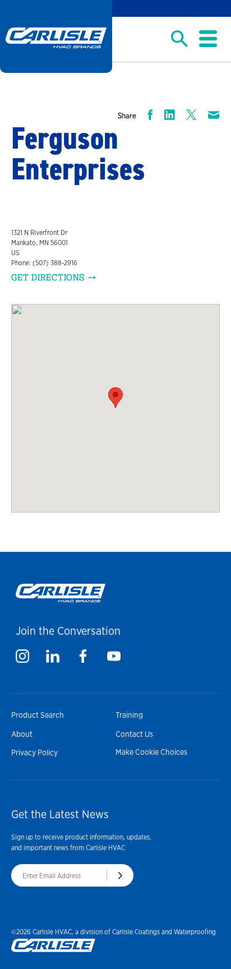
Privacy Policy (34, 752)
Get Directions (48, 278)
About (22, 734)
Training (129, 714)
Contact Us (134, 734)
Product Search (37, 714)
